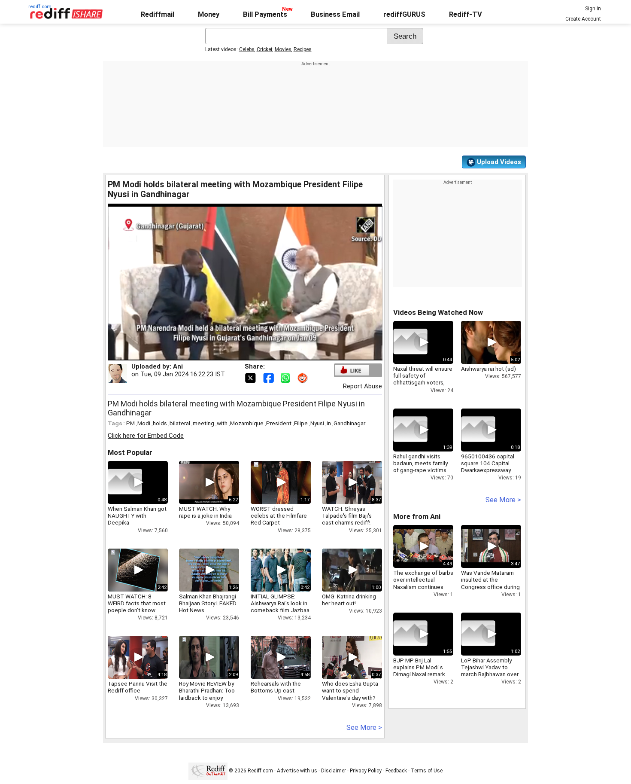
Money (208, 14)
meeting (203, 423)
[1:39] (410, 430)
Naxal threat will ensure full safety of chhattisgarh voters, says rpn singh (422, 379)
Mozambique (247, 423)
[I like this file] (352, 370)
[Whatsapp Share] (287, 377)
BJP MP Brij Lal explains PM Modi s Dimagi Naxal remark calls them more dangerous (419, 674)
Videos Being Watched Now (438, 312)
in (329, 423)
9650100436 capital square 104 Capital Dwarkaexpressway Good (487, 467)
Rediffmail (157, 14)
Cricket (265, 49)
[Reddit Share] (303, 377)
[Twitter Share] (251, 377)
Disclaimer (333, 771)
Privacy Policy (366, 771)
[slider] (235, 354)
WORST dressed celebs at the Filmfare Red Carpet (279, 515)
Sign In (593, 9)
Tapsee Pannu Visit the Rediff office (137, 687)
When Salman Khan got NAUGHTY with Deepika (137, 515)
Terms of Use (427, 771)
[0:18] (478, 430)
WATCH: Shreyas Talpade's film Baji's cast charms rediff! (347, 515)
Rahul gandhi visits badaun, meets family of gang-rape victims (420, 463)
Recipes (303, 49)
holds (160, 423)
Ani (178, 366)
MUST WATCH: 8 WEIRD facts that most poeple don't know (137, 603)
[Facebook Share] (269, 377)
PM (130, 423)
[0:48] (125, 482)
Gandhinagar (349, 423)
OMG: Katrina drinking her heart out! (349, 600)
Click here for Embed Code (146, 435)
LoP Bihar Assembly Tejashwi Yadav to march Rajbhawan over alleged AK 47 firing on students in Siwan (490, 674)
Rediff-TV (465, 14)
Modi (143, 423)
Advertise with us (297, 771)
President (278, 423)
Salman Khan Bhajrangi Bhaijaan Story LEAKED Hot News (208, 603)
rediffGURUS (404, 14)
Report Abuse (362, 386)
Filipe (301, 423)
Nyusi (317, 423)
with (222, 423)
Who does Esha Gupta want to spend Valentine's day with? (350, 690)
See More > (364, 727)
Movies (283, 49)
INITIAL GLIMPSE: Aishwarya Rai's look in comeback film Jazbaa (280, 603)
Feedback (396, 771)
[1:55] (410, 634)
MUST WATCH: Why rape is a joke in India (205, 512)
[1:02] (478, 634)
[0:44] (410, 342)
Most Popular (130, 452)
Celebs (247, 49)
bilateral (180, 423)
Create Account (583, 19)
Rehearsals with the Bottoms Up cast (276, 687)
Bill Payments (265, 14)
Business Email (335, 14)
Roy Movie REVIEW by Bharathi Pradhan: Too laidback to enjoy (207, 690)
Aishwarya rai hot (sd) (488, 368)
